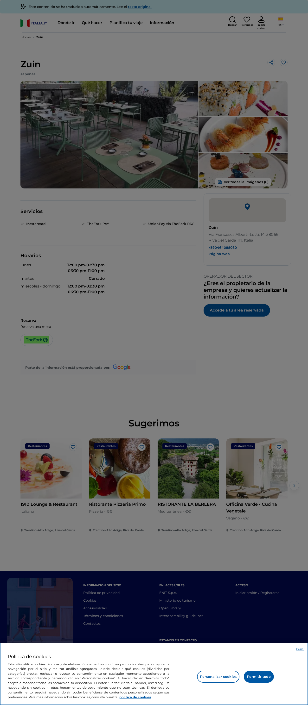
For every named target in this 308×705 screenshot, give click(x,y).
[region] (154, 674)
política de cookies (135, 697)
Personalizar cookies (218, 676)
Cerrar (300, 649)
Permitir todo (259, 676)
